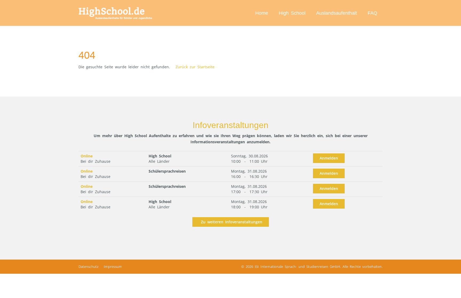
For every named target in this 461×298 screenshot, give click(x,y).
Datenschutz (88, 266)
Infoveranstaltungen (230, 125)
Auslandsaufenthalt (336, 13)
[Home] (115, 13)
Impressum (113, 266)
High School (292, 13)
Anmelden (329, 158)
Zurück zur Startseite (195, 66)
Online (87, 155)
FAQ (372, 13)
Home (261, 13)
